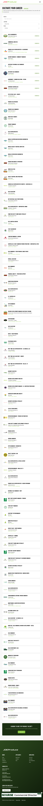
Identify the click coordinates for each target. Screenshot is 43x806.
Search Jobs (18, 757)
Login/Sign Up (4, 762)
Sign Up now (6, 790)
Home (3, 757)
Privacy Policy (18, 800)
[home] (9, 2)
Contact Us (4, 760)
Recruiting (30, 759)
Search (5, 16)
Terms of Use (23, 800)
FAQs (16, 760)
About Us (3, 759)
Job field (5, 21)
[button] (40, 2)
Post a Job (21, 732)
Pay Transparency (32, 760)
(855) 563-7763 (4, 770)
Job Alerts (17, 759)
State (5, 26)
